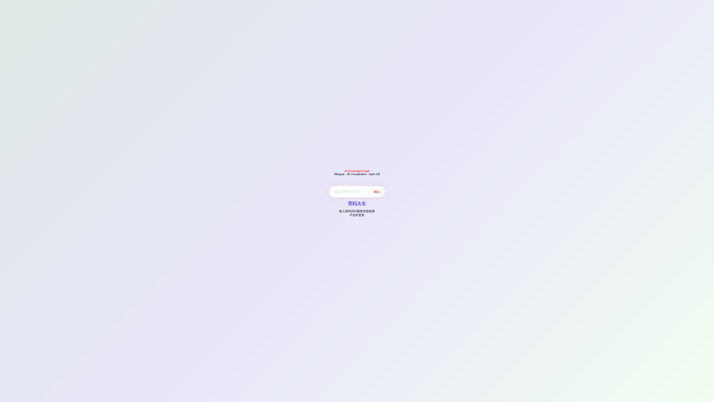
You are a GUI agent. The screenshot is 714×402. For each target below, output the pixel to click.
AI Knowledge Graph (357, 171)
